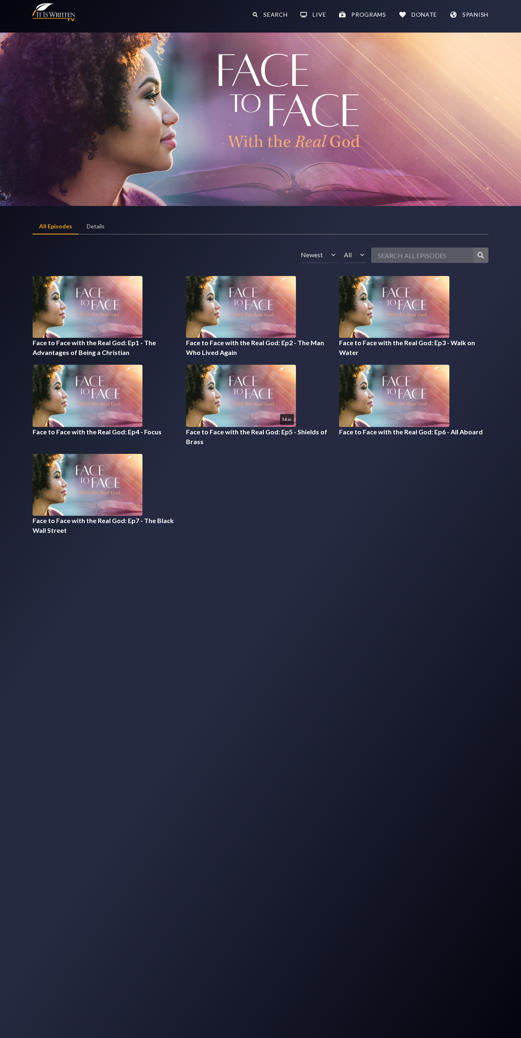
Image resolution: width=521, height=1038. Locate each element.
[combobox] (319, 255)
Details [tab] (96, 226)
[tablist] (260, 226)
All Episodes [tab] (55, 226)
